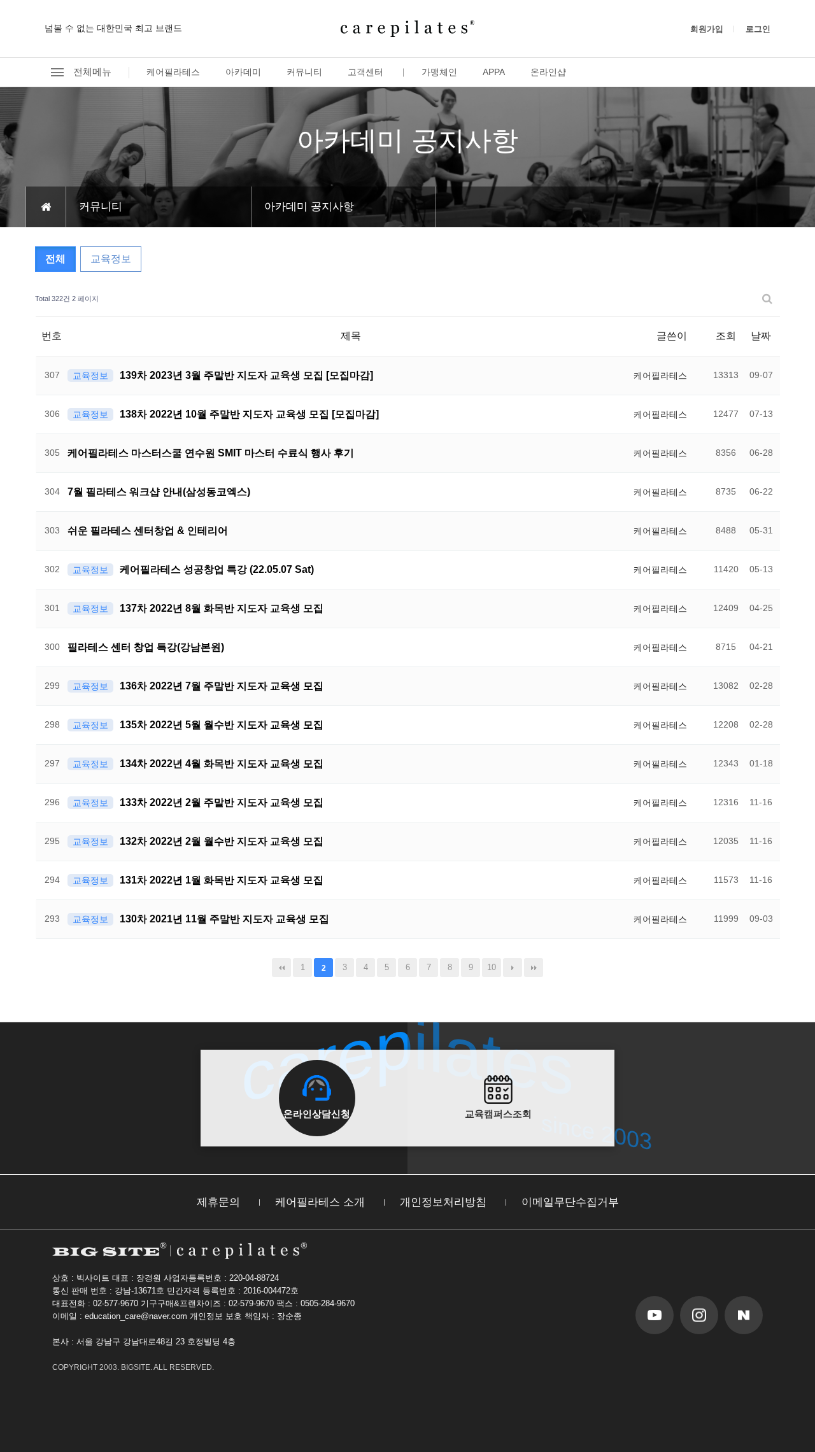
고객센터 (365, 72)
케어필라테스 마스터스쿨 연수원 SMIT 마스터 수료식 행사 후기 (210, 453)
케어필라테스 (173, 72)
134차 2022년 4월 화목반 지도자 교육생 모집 (221, 763)
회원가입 (706, 29)
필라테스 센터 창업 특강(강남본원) (145, 647)
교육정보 (110, 258)
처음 (281, 967)
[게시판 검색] (767, 299)
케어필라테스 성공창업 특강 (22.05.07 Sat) (217, 569)
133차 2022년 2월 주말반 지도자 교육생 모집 (221, 802)
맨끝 (533, 967)
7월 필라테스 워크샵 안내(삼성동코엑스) (158, 491)
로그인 (758, 29)
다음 (512, 967)
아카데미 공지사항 (309, 207)
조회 (726, 335)
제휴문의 (218, 1202)
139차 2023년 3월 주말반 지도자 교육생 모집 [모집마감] (246, 375)
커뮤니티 (304, 72)
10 (491, 967)
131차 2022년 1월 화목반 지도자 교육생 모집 (221, 880)
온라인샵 (548, 72)
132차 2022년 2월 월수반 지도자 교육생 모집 (221, 841)
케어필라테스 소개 (320, 1202)
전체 (55, 258)
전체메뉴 (92, 71)
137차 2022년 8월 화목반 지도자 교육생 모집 (221, 608)
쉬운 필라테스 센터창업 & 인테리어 (147, 530)
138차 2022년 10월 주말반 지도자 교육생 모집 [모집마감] (249, 414)
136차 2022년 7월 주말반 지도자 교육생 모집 (221, 685)
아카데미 (243, 72)
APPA (494, 72)
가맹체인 (439, 72)
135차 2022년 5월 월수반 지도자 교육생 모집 (221, 724)
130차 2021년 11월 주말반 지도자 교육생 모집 (224, 918)
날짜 (761, 335)
